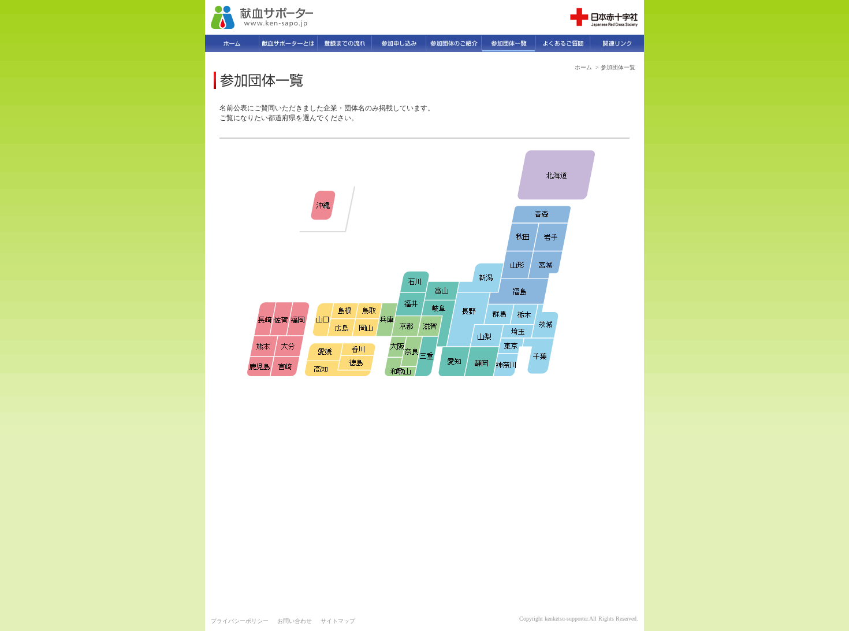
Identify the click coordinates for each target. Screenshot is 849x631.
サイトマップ (338, 621)
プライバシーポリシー (240, 621)
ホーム (583, 67)
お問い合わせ (294, 621)
